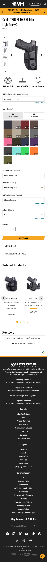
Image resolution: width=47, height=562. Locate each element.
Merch (23, 453)
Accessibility (23, 509)
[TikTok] (33, 533)
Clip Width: (9, 182)
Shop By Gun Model (23, 466)
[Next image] (41, 55)
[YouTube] (26, 533)
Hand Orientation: (11, 170)
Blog (23, 417)
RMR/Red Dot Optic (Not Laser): (15, 94)
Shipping (23, 498)
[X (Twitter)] (20, 533)
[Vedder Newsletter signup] (34, 526)
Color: (8, 109)
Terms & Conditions (23, 502)
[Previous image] (11, 55)
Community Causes (23, 428)
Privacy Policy (23, 505)
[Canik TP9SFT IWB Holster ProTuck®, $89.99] (33, 283)
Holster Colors (23, 414)
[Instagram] (13, 533)
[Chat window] (42, 556)
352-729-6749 (26, 387)
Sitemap (23, 435)
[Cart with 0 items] (44, 3)
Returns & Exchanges (23, 495)
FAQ (23, 477)
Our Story (23, 424)
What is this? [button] (39, 103)
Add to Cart (15, 238)
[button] (23, 343)
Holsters (23, 449)
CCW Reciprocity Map (23, 488)
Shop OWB (25, 13)
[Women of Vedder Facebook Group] (23, 540)
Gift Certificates (23, 438)
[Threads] (17, 540)
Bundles (23, 460)
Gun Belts (23, 456)
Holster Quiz (23, 481)
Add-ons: (8, 210)
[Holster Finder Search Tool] (35, 3)
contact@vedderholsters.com (26, 390)
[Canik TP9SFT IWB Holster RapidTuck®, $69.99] (11, 283)
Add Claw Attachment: (12, 195)
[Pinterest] (39, 533)
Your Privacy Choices (21, 512)
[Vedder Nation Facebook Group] (30, 540)
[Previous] (2, 11)
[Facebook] (7, 533)
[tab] (13, 116)
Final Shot (23, 463)
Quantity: (5, 224)
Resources (23, 491)
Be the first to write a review (23, 343)
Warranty (23, 484)
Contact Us (23, 431)
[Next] (44, 11)
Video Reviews (23, 421)
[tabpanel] (23, 142)
